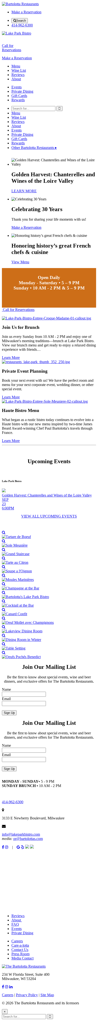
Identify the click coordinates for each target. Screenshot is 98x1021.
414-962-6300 (22, 25)
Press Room (20, 954)
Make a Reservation (26, 12)
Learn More (11, 358)
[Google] (18, 847)
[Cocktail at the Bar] (49, 603)
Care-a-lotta (20, 945)
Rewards (18, 100)
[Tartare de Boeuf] (49, 534)
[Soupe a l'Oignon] (49, 569)
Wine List (18, 70)
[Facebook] (3, 847)
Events (16, 87)
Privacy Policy (27, 995)
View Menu (20, 262)
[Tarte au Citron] (49, 560)
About (16, 79)
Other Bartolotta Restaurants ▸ (34, 148)
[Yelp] (22, 847)
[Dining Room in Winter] (49, 637)
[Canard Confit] (49, 612)
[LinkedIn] (11, 987)
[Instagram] (6, 847)
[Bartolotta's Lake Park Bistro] (49, 594)
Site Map (47, 995)
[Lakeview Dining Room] (49, 629)
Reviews (17, 75)
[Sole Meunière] (49, 543)
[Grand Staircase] (49, 552)
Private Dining (22, 91)
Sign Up (9, 713)
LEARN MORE (24, 191)
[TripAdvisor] (27, 847)
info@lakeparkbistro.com (21, 834)
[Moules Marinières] (49, 577)
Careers (17, 941)
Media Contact (22, 958)
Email (6, 699)
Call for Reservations (18, 310)
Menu (15, 66)
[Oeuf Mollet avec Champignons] (49, 620)
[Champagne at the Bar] (49, 586)
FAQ (15, 924)
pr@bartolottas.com (28, 839)
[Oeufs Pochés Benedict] (49, 654)
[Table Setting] (49, 646)
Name (6, 689)
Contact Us (19, 950)
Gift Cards (19, 96)
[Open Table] (32, 847)
